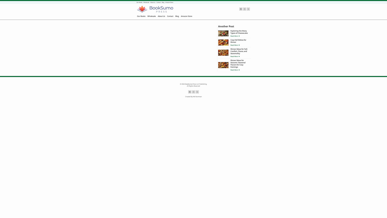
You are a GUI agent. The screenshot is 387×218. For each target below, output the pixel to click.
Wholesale (146, 2)
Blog (163, 2)
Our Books (139, 2)
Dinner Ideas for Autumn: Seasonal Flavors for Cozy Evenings (238, 63)
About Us (152, 2)
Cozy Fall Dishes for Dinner (238, 41)
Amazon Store (169, 2)
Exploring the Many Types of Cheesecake (239, 32)
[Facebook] (240, 9)
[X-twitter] (248, 9)
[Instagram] (244, 9)
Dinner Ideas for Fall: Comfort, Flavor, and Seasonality (239, 51)
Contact (158, 2)
